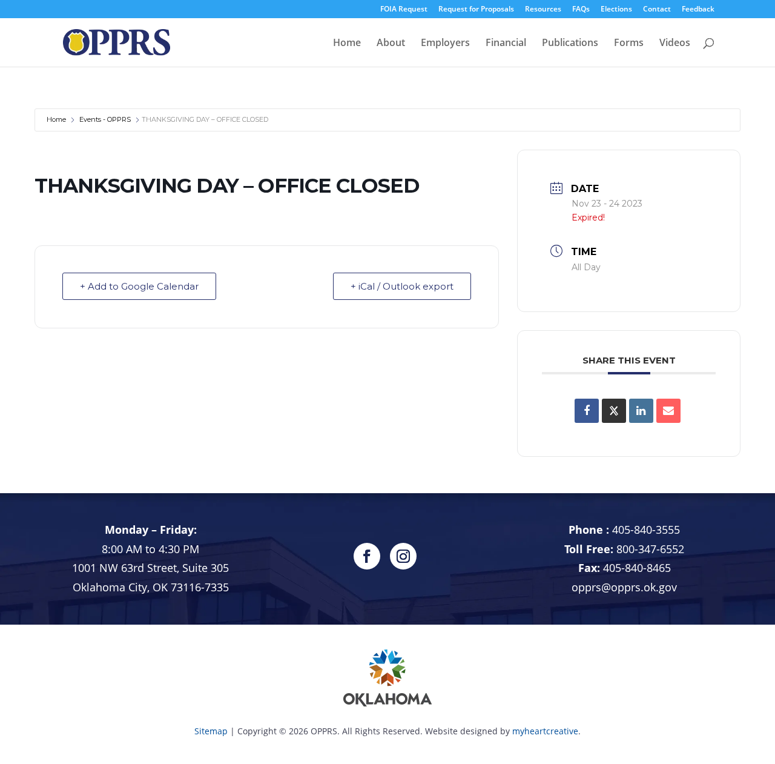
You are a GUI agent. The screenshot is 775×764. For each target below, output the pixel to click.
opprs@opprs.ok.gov (624, 587)
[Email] (668, 411)
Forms (629, 43)
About (391, 43)
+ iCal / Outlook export (402, 286)
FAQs (581, 9)
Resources (543, 9)
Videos (674, 43)
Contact (657, 9)
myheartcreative (545, 731)
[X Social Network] (614, 411)
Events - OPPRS (105, 119)
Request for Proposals (476, 9)
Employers (445, 43)
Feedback (698, 9)
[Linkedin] (641, 411)
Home (347, 43)
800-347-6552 (650, 549)
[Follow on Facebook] (367, 556)
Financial (506, 43)
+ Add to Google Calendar (139, 286)
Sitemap (211, 731)
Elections (616, 9)
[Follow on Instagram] (403, 556)
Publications (570, 43)
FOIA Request (403, 9)
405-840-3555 (646, 529)
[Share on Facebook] (587, 411)
